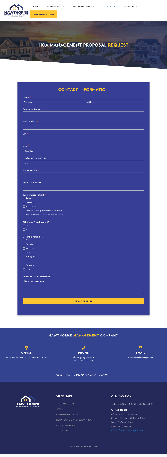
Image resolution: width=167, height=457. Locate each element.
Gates (27, 253)
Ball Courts (29, 248)
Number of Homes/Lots (35, 158)
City (25, 133)
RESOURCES (129, 6)
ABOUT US (107, 6)
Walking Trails (30, 257)
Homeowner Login (65, 403)
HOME (35, 6)
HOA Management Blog (67, 414)
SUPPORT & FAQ (63, 430)
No (26, 229)
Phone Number (31, 170)
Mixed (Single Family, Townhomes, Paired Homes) (43, 211)
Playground (29, 265)
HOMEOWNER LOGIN (43, 14)
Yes (26, 225)
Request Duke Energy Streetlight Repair (74, 420)
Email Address (30, 121)
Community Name (32, 109)
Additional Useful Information (36, 276)
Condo (28, 198)
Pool (27, 240)
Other (27, 269)
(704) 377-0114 (87, 357)
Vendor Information (66, 425)
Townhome (29, 202)
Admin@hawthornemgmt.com (140, 357)
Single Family (30, 206)
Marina (28, 261)
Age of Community (33, 182)
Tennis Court (30, 244)
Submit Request (83, 301)
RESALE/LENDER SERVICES (84, 6)
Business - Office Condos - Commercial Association (44, 215)
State (26, 145)
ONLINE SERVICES (54, 6)
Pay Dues (60, 409)
